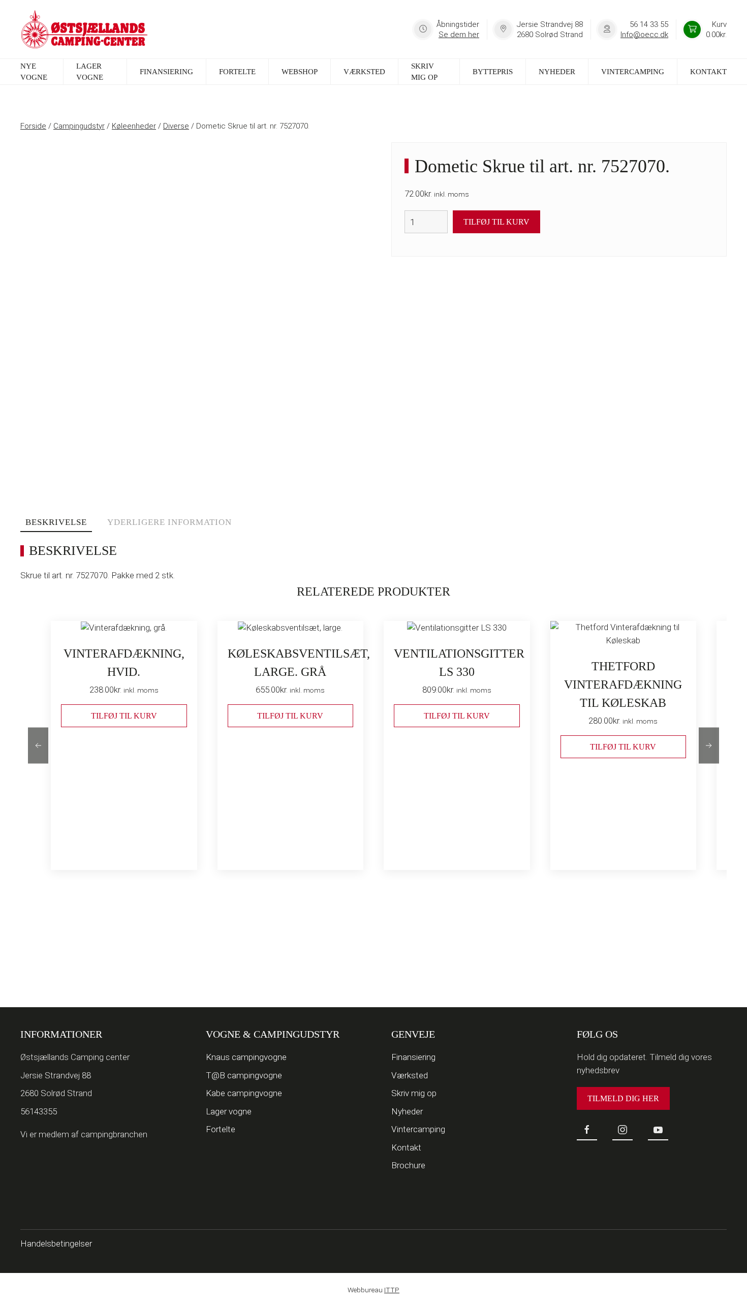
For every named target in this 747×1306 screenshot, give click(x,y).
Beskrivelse (56, 522)
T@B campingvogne (244, 1075)
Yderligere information (169, 522)
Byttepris (493, 72)
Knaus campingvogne (246, 1057)
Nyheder (557, 72)
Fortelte (237, 72)
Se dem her (459, 34)
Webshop (300, 72)
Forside (33, 126)
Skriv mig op (424, 72)
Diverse (176, 126)
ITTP (391, 1290)
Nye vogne (33, 72)
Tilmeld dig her (623, 1098)
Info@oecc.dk (644, 34)
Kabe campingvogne (244, 1093)
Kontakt (708, 72)
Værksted (364, 72)
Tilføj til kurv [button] (124, 715)
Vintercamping (632, 72)
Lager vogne (89, 72)
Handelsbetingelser (56, 1243)
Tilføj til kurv (496, 221)
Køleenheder (134, 126)
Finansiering (166, 72)
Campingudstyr (79, 126)
